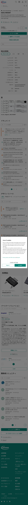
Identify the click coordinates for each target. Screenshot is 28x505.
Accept (20, 265)
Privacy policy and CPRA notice (9, 257)
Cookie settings (14, 262)
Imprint (18, 257)
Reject (8, 265)
